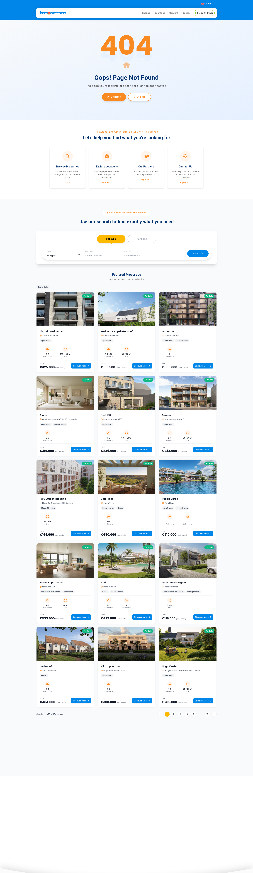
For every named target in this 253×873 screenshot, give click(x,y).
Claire (43, 415)
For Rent (142, 239)
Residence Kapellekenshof (117, 331)
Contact (186, 12)
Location (89, 251)
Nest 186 (106, 415)
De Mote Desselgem (174, 582)
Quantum (168, 331)
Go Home (116, 96)
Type (49, 251)
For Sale (111, 239)
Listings (146, 12)
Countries (159, 12)
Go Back (141, 96)
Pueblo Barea (170, 498)
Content (173, 12)
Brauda (166, 415)
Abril (103, 582)
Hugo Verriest (170, 666)
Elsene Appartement (52, 582)
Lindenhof (46, 666)
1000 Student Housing (53, 498)
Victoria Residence (51, 331)
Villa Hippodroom (111, 666)
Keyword (127, 251)
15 (207, 714)
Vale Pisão (107, 498)
